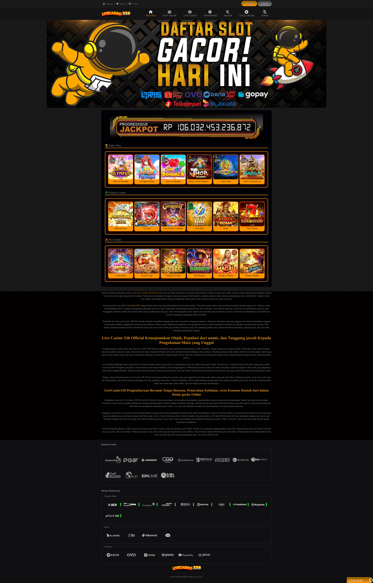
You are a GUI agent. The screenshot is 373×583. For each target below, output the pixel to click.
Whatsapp (109, 4)
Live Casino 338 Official (147, 293)
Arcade (228, 16)
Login (265, 3)
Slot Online (169, 16)
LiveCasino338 (133, 305)
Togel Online (246, 16)
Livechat (135, 4)
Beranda (151, 16)
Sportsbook (210, 16)
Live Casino (190, 16)
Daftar (249, 3)
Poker (265, 16)
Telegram (122, 4)
